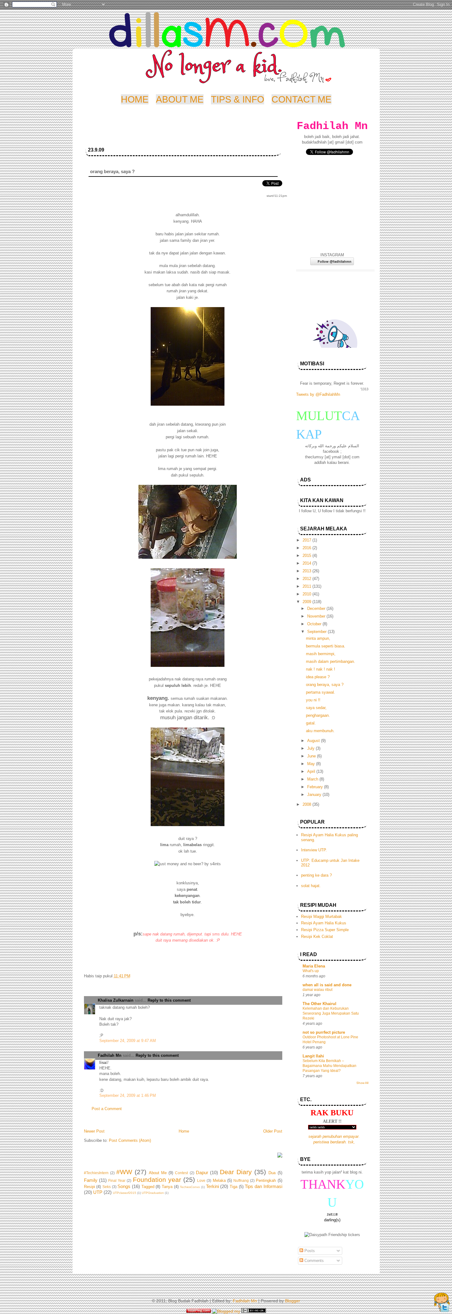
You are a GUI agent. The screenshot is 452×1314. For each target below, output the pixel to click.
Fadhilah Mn (109, 1055)
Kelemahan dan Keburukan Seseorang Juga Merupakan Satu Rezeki (331, 1013)
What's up (311, 971)
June (312, 756)
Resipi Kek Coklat (317, 936)
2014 (307, 563)
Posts (309, 1250)
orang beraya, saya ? (324, 684)
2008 (307, 804)
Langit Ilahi (313, 1056)
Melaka (219, 1180)
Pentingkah (266, 1180)
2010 (307, 594)
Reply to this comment (169, 1000)
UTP (97, 1192)
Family (90, 1180)
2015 (307, 555)
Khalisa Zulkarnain (115, 1000)
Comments (313, 1260)
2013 (307, 571)
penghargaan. (318, 715)
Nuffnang (241, 1180)
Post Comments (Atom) (130, 1140)
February (315, 787)
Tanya (167, 1186)
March (313, 779)
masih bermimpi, (320, 653)
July (311, 748)
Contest (181, 1173)
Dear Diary (236, 1171)
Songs (123, 1186)
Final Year (116, 1180)
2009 (307, 601)
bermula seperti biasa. (325, 646)
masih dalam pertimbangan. (330, 661)
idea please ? (318, 677)
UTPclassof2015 (124, 1192)
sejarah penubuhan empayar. (334, 1136)
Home (184, 1131)
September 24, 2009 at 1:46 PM (127, 1095)
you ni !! (313, 700)
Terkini (212, 1186)
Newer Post (94, 1131)
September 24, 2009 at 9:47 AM (127, 1040)
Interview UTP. (314, 850)
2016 (307, 547)
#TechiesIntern (96, 1173)
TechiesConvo (190, 1187)
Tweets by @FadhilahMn (318, 394)
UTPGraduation (153, 1192)
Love (201, 1180)
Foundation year (157, 1179)
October (315, 624)
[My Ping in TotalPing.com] (198, 1311)
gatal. (311, 723)
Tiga (233, 1186)
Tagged (147, 1186)
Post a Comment (107, 1108)
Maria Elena (314, 966)
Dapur (202, 1172)
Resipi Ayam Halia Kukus (323, 923)
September (317, 631)
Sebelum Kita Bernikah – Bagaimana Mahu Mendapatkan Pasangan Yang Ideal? (329, 1066)
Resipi (89, 1186)
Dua (272, 1172)
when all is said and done (327, 985)
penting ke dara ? (316, 875)
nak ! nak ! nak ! (320, 669)
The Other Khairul (319, 1003)
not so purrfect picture (324, 1032)
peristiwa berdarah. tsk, (334, 1142)
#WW (124, 1171)
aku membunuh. (320, 730)
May (311, 763)
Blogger (292, 1300)
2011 (307, 586)
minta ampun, (318, 638)
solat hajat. (311, 885)
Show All (362, 1083)
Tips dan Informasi (263, 1186)
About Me (158, 1172)
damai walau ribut (317, 990)
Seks (106, 1187)
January (315, 794)
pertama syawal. (320, 692)
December (317, 608)
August (314, 740)
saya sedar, (316, 707)
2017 (307, 540)
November (317, 616)
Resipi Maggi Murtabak (321, 916)
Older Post (272, 1131)
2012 (307, 578)
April (311, 771)
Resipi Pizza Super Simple (325, 929)
